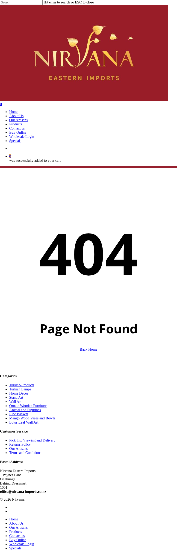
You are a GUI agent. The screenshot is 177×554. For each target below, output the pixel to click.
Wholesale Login (21, 544)
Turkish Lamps (20, 389)
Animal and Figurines (25, 410)
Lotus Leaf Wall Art (23, 422)
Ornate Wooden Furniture (28, 406)
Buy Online (17, 540)
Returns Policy (20, 444)
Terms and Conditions (25, 453)
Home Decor (18, 393)
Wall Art (15, 402)
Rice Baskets (18, 414)
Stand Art (16, 397)
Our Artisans (18, 448)
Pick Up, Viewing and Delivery (32, 440)
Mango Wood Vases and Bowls (32, 418)
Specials (15, 548)
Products (15, 532)
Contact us (17, 536)
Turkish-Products (21, 385)
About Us (16, 523)
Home (13, 519)
